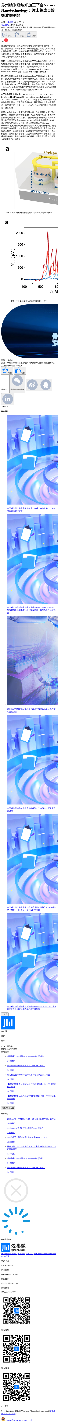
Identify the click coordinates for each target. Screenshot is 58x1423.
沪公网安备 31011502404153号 (19, 1420)
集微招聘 (21, 1253)
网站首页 (5, 1253)
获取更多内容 (8, 1108)
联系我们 (29, 1253)
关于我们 (46, 1253)
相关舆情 (5, 25)
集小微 (10, 22)
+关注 (4, 1014)
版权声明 (13, 1253)
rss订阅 (7, 1256)
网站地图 (38, 1253)
